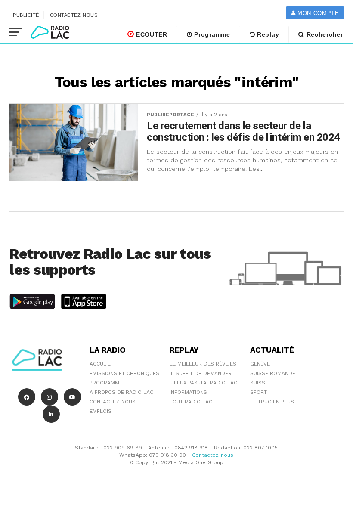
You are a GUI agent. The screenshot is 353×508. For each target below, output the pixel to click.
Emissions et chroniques (124, 373)
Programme (211, 34)
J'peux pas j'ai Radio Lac (203, 383)
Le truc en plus (272, 402)
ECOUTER (150, 34)
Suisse (259, 383)
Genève (260, 364)
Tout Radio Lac (191, 402)
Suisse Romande (272, 373)
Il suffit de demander (201, 373)
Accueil (100, 364)
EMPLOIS (100, 411)
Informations (188, 392)
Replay (267, 34)
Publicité (26, 15)
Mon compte (317, 13)
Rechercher (323, 34)
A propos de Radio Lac (121, 392)
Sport (258, 392)
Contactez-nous (74, 15)
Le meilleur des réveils (203, 364)
